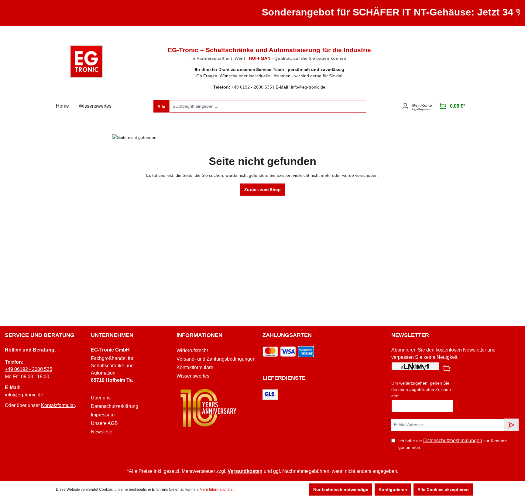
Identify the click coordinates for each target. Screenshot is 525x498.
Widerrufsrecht (192, 350)
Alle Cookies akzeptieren (443, 489)
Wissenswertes (193, 376)
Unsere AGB (104, 423)
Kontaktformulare (195, 367)
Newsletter (102, 431)
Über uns (101, 397)
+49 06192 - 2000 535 (28, 369)
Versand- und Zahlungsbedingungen (216, 359)
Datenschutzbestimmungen (452, 440)
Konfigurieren (393, 489)
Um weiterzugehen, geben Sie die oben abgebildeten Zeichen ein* (421, 389)
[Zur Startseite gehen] (86, 62)
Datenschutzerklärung (114, 406)
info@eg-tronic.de (24, 394)
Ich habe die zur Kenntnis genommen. (452, 444)
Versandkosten (245, 471)
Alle (161, 106)
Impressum (103, 414)
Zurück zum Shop (262, 189)
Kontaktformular (58, 405)
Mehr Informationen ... (217, 489)
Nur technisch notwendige (340, 489)
